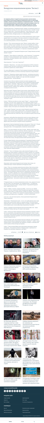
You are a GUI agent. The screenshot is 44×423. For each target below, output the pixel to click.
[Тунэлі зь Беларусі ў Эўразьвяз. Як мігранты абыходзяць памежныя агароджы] (12, 372)
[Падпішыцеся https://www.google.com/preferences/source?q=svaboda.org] (5, 391)
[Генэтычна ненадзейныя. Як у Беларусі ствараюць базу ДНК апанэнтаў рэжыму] (31, 260)
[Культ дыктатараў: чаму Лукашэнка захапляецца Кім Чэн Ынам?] (12, 278)
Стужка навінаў (7, 398)
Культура (6, 6)
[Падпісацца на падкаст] (15, 391)
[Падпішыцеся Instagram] (20, 391)
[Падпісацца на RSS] (25, 391)
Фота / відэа (24, 400)
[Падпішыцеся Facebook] (7, 391)
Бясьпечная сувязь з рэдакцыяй (28, 408)
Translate (42, 0)
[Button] (31, 13)
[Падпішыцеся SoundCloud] (17, 391)
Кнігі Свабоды (6, 402)
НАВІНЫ (10, 421)
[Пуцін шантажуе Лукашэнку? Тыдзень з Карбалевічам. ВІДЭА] (12, 243)
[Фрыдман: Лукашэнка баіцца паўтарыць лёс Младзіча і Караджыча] (31, 243)
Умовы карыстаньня (26, 412)
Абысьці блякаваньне (8, 410)
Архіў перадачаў (25, 398)
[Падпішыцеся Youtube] (12, 391)
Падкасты (6, 400)
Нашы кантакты (25, 410)
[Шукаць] (34, 421)
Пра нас (5, 408)
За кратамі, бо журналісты (27, 402)
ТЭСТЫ (22, 421)
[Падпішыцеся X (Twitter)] (10, 391)
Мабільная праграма (8, 412)
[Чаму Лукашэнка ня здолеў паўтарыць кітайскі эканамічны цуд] (31, 278)
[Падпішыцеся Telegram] (22, 391)
